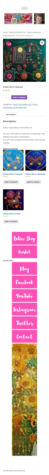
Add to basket (19, 97)
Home (5, 32)
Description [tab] (11, 114)
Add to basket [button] (11, 182)
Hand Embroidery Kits (17, 32)
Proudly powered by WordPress (14, 470)
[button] (42, 42)
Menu (24, 8)
